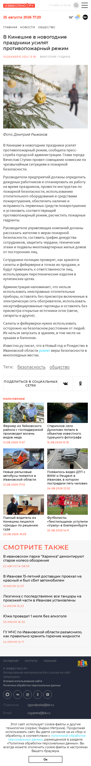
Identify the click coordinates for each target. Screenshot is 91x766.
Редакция (50, 661)
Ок (45, 759)
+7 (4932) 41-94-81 (60, 5)
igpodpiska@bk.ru (41, 705)
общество (60, 367)
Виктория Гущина (55, 56)
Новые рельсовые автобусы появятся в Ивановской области (19, 475)
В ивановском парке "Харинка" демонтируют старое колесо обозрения (43, 558)
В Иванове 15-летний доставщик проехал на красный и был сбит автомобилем (42, 578)
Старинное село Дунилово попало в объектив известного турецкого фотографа (64, 431)
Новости (27, 27)
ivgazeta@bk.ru (39, 713)
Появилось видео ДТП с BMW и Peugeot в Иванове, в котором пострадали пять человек (67, 477)
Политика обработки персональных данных (32, 685)
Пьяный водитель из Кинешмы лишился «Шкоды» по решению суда (20, 523)
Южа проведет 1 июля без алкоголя (35, 616)
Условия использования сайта (22, 681)
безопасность (31, 367)
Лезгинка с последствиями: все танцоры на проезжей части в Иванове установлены (42, 598)
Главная (10, 27)
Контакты (31, 661)
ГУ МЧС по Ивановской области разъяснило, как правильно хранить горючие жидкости (42, 634)
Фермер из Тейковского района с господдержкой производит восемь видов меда (23, 431)
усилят (44, 350)
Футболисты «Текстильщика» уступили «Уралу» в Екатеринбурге (67, 521)
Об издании (10, 661)
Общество (46, 27)
